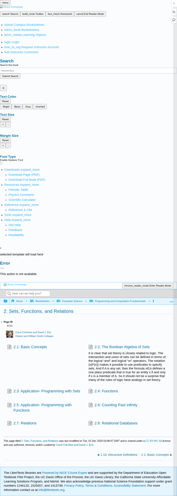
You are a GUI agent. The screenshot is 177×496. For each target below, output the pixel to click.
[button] (15, 230)
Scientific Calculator (22, 200)
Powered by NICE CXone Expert (65, 473)
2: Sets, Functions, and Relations (39, 440)
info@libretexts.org (51, 490)
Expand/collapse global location (172, 300)
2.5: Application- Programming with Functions (42, 407)
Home (20, 301)
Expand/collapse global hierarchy (7, 301)
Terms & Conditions (98, 485)
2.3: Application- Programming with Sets (46, 391)
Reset (5, 101)
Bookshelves (42, 301)
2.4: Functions (106, 391)
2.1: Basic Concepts (30, 347)
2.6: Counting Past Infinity (116, 405)
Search (9, 294)
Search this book (9, 65)
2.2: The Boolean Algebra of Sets (122, 347)
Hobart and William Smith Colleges (34, 336)
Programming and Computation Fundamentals (120, 301)
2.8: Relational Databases (116, 423)
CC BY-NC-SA (154, 440)
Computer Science (72, 301)
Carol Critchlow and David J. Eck (33, 332)
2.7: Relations (24, 423)
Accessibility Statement (130, 485)
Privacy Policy (73, 485)
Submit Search (10, 76)
